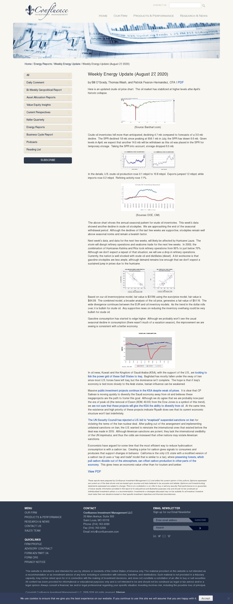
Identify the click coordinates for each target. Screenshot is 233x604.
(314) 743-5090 (101, 524)
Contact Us (159, 5)
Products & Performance (153, 15)
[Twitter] (159, 536)
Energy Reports (43, 64)
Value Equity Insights (39, 105)
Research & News (194, 15)
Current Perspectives (38, 112)
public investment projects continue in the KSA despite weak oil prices (138, 391)
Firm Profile (33, 544)
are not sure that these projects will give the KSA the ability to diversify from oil (138, 406)
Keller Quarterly (35, 120)
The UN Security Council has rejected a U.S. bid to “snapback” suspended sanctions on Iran (141, 420)
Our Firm (120, 15)
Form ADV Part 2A (36, 553)
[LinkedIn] (155, 536)
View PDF (94, 471)
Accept (206, 598)
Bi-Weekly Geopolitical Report (44, 90)
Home (103, 15)
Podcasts (32, 142)
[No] (228, 598)
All (28, 75)
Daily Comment (35, 83)
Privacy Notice (35, 562)
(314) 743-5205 (97, 528)
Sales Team (32, 531)
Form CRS (31, 558)
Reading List (34, 150)
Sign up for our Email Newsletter (172, 513)
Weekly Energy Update (67, 64)
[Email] (164, 536)
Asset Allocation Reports (41, 97)
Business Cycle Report (40, 135)
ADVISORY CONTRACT (39, 549)
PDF (181, 82)
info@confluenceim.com (105, 532)
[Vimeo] (169, 536)
